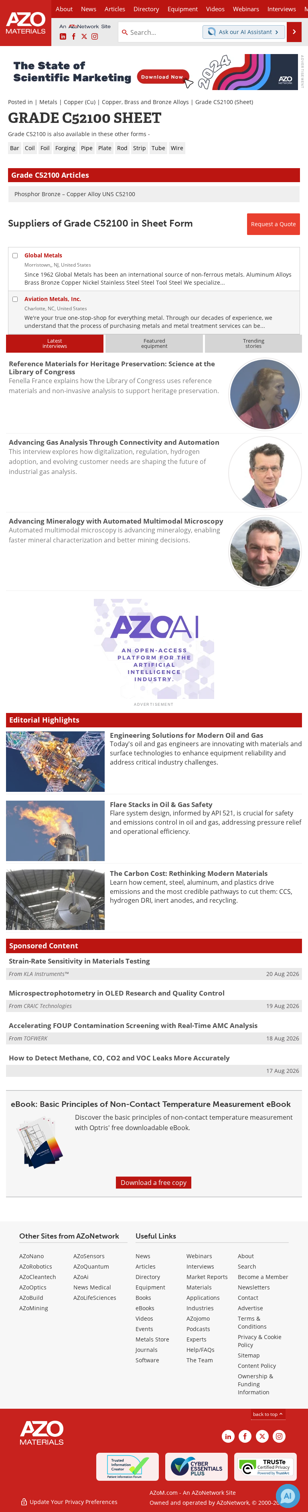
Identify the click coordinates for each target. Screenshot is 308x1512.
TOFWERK (35, 1038)
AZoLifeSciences (94, 1297)
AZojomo (198, 1318)
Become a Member (263, 1277)
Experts (196, 1339)
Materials (199, 1287)
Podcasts (198, 1329)
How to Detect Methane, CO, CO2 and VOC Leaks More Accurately (119, 1057)
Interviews (200, 1266)
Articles (146, 1266)
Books (143, 1297)
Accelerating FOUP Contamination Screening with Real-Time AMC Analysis (133, 1025)
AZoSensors (89, 1256)
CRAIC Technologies (48, 1006)
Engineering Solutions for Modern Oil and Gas (186, 735)
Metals (48, 102)
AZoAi (81, 1277)
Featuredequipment (154, 343)
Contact (248, 1297)
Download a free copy (153, 1182)
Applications (203, 1297)
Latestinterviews (55, 343)
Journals (147, 1349)
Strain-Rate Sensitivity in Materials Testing (79, 961)
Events (144, 1329)
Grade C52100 (214, 102)
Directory (146, 9)
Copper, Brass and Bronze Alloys (145, 102)
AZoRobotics (35, 1266)
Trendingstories (253, 343)
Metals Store (152, 1339)
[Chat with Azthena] (288, 1496)
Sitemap (249, 1355)
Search (247, 1266)
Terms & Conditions (252, 1322)
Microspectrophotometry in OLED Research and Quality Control (117, 993)
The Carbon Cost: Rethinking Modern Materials (188, 873)
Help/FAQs (200, 1349)
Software (147, 1360)
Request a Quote (273, 224)
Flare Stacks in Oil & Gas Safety (161, 804)
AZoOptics (33, 1287)
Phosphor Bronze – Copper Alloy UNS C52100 (74, 194)
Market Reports (207, 1277)
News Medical (92, 1287)
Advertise (250, 1308)
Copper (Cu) (79, 102)
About (246, 1256)
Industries (200, 1308)
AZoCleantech (37, 1277)
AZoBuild (31, 1297)
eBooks (145, 1308)
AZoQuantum (91, 1266)
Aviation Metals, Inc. (52, 299)
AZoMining (33, 1308)
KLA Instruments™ (46, 974)
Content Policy (257, 1365)
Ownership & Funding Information (255, 1384)
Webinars (199, 1256)
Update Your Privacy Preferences (73, 1502)
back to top (266, 1414)
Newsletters (254, 1287)
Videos (144, 1318)
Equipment (150, 1287)
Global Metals (43, 255)
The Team (199, 1360)
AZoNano (31, 1256)
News (143, 1256)
